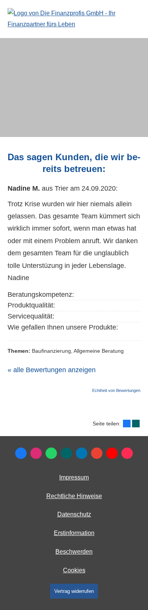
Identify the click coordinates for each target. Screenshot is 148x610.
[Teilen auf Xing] (136, 423)
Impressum (74, 477)
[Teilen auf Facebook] (127, 423)
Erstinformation (74, 533)
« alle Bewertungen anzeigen (52, 370)
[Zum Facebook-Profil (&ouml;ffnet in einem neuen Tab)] (21, 453)
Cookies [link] (74, 570)
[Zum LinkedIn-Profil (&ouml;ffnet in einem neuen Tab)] (81, 453)
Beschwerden (74, 551)
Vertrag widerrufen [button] (74, 591)
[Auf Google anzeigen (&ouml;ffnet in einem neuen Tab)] (96, 453)
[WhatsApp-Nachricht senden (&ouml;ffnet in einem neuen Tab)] (51, 453)
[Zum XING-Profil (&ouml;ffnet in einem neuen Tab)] (66, 453)
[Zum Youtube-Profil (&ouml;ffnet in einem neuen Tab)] (112, 453)
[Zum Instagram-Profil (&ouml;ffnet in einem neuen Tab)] (36, 453)
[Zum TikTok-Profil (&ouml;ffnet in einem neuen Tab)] (127, 453)
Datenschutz (74, 514)
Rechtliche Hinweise (74, 496)
